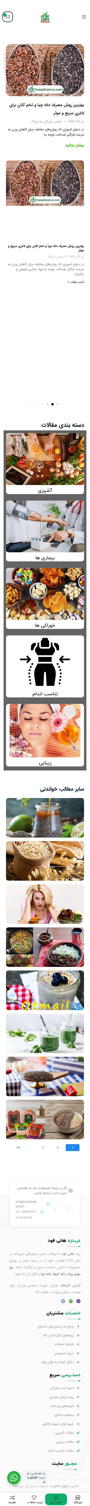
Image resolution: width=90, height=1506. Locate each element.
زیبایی (45, 763)
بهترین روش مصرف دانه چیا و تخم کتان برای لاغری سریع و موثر (46, 248)
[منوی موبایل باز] (84, 17)
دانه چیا (46, 1274)
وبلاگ (34, 121)
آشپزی (45, 490)
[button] (62, 404)
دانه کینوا (59, 1274)
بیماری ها (45, 558)
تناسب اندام (45, 694)
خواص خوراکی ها (51, 121)
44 (18, 1147)
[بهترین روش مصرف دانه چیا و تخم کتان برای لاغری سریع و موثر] (45, 70)
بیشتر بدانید (74, 145)
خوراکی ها (45, 625)
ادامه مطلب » (76, 282)
